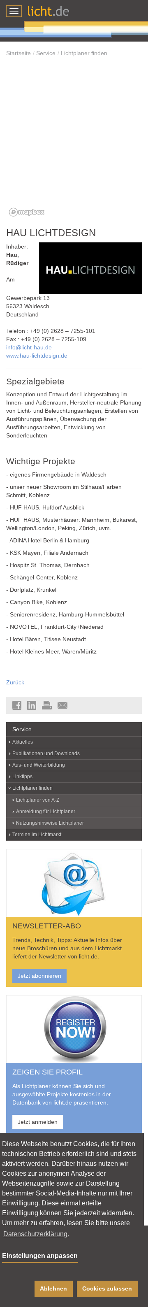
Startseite (18, 53)
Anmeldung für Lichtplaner (45, 811)
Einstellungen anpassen (40, 1255)
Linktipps (22, 776)
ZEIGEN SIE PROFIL (47, 1072)
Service (46, 53)
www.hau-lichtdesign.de (36, 355)
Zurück (15, 682)
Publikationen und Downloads (46, 753)
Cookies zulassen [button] (107, 1288)
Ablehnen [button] (53, 1288)
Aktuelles (22, 742)
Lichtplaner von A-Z (37, 800)
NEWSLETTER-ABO (46, 926)
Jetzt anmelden (38, 1122)
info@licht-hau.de (29, 347)
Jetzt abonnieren (39, 975)
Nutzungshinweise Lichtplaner (50, 823)
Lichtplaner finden (84, 53)
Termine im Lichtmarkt (36, 834)
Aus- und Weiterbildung (38, 765)
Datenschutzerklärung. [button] (36, 1233)
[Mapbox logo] (27, 212)
